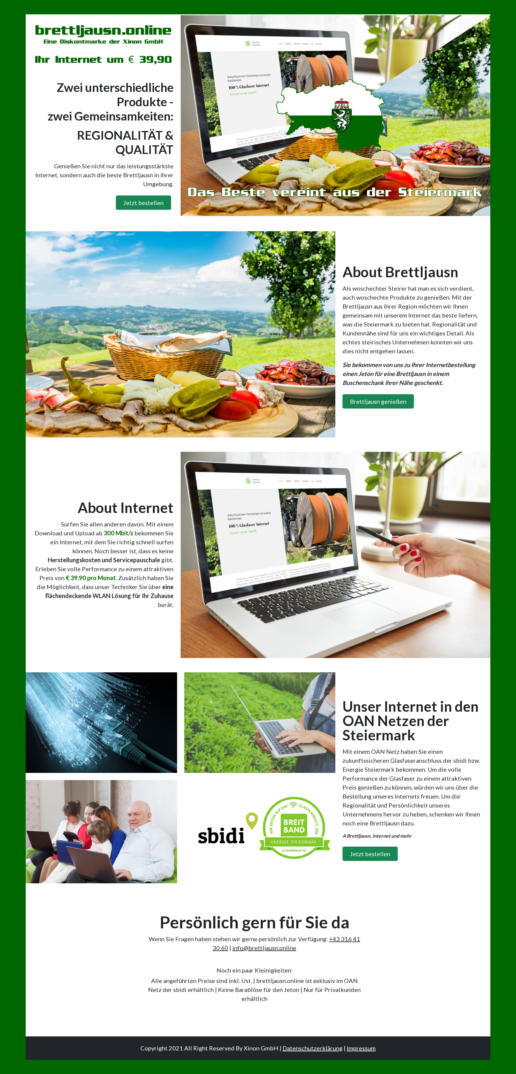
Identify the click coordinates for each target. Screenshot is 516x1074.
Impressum (361, 1048)
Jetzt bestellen (143, 202)
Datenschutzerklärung (312, 1048)
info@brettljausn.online (264, 947)
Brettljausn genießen (378, 401)
